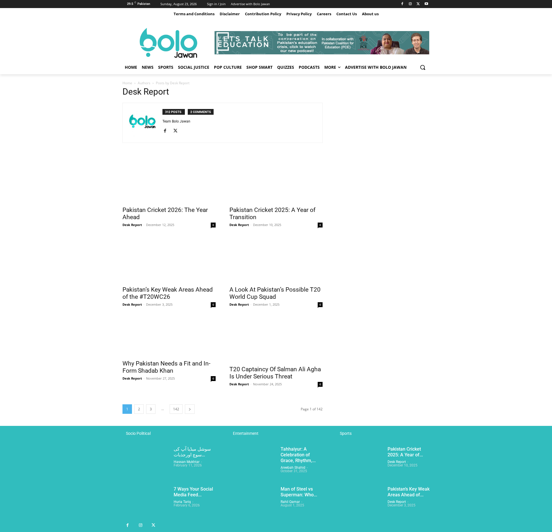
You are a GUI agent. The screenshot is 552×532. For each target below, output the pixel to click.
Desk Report (132, 225)
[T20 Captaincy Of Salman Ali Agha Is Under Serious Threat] (276, 339)
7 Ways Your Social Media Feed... (193, 491)
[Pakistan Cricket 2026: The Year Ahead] (169, 180)
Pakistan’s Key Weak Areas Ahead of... (409, 491)
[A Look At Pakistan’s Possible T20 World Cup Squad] (276, 259)
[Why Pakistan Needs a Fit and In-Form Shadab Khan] (169, 336)
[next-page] (190, 409)
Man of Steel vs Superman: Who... (299, 491)
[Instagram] (410, 4)
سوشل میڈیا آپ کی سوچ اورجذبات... (192, 452)
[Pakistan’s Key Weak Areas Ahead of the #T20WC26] (169, 259)
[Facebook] (402, 4)
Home (127, 83)
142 (176, 409)
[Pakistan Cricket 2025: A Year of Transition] (276, 180)
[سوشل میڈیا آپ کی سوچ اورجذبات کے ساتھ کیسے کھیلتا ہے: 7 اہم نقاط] (145, 462)
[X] (418, 4)
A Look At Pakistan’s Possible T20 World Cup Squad (275, 293)
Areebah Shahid (293, 468)
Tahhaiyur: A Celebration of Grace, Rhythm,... (298, 454)
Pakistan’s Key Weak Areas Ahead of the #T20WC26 (167, 293)
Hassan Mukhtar (187, 462)
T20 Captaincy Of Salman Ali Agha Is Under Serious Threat (275, 373)
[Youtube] (426, 4)
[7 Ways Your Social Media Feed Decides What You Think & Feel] (145, 502)
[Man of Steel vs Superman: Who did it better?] (252, 502)
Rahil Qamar (290, 502)
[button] (423, 67)
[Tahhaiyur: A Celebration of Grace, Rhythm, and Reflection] (252, 462)
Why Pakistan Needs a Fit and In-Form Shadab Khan (166, 367)
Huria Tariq (182, 502)
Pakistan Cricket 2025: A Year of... (405, 452)
